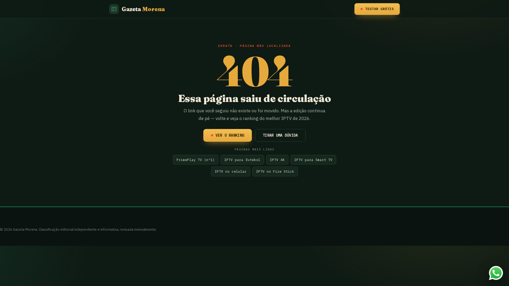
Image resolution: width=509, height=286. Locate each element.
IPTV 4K (277, 160)
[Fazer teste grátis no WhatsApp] (496, 273)
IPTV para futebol (242, 160)
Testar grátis (379, 8)
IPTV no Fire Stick (275, 171)
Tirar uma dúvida (280, 135)
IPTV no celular (231, 171)
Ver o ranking (230, 135)
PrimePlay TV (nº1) (196, 160)
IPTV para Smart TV (313, 160)
